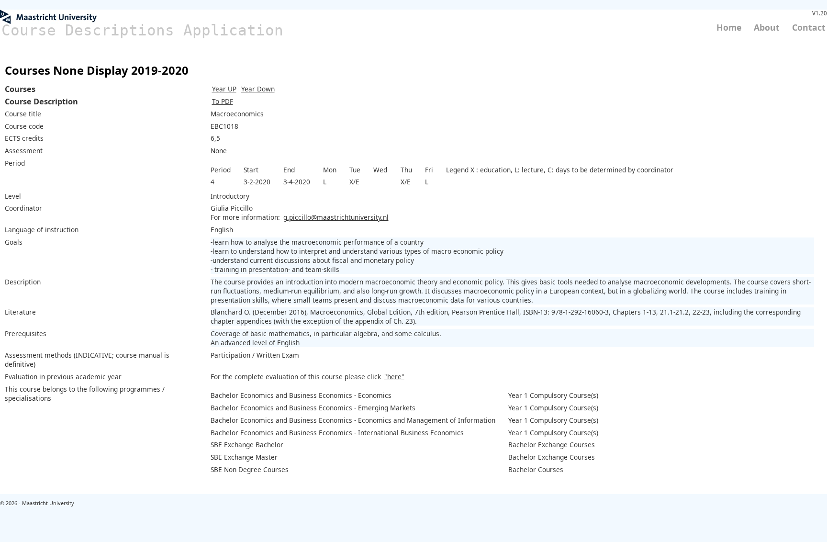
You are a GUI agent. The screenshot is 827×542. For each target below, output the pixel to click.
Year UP (224, 88)
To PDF (222, 101)
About (767, 27)
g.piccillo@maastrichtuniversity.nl (336, 217)
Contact (809, 27)
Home (728, 27)
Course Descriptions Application (142, 30)
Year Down (258, 88)
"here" (394, 376)
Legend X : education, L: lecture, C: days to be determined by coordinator (559, 169)
